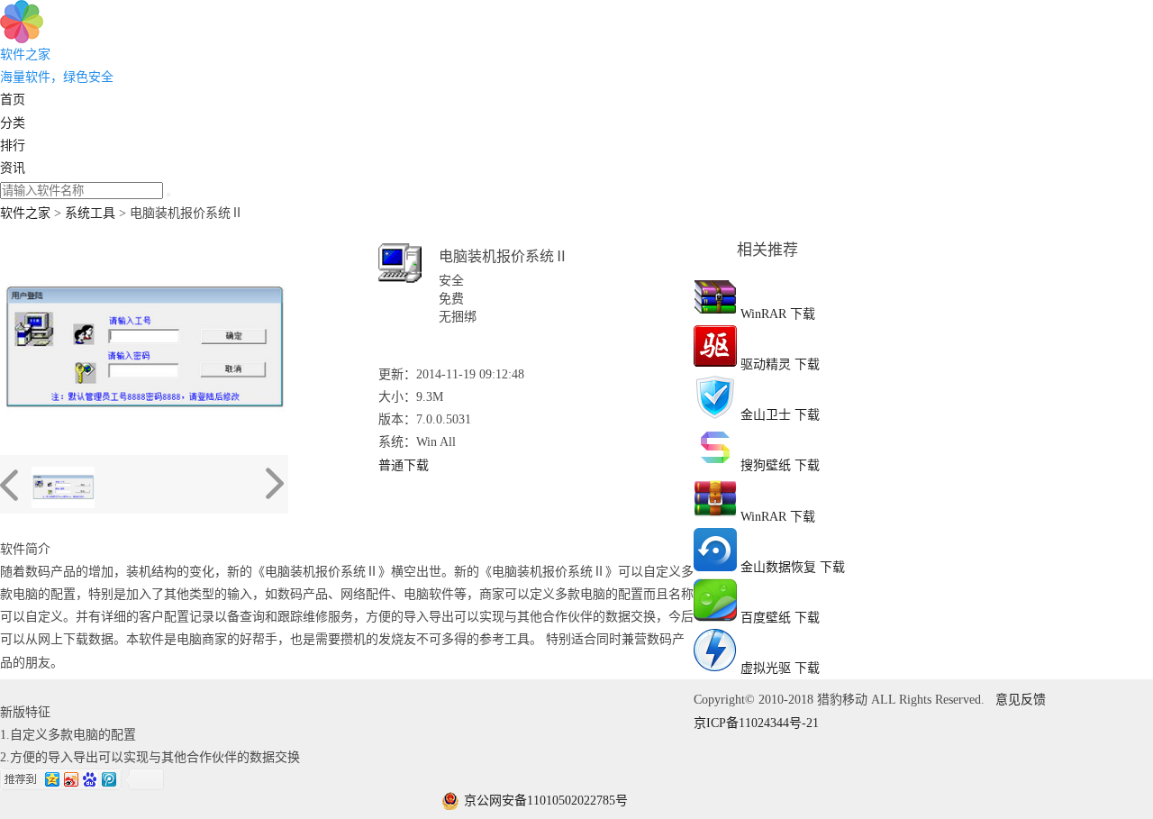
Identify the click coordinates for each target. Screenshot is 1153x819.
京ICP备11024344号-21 (756, 723)
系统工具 (90, 213)
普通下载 (403, 465)
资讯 (12, 168)
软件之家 (25, 213)
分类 (12, 123)
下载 (802, 314)
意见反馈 (1020, 699)
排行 (12, 145)
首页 (12, 99)
